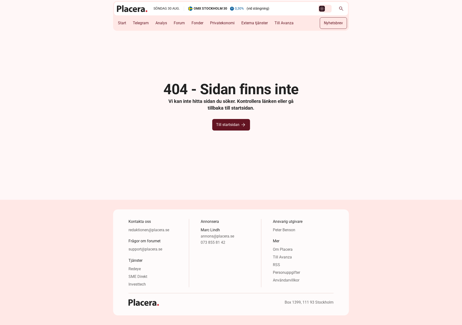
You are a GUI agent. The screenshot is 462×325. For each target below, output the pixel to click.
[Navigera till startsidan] (132, 8)
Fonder (197, 23)
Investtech (137, 284)
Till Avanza (284, 23)
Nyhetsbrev (333, 23)
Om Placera (283, 249)
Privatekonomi (222, 23)
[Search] (341, 8)
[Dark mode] (322, 9)
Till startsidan (227, 124)
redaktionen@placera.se (148, 230)
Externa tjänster (254, 23)
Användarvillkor (286, 280)
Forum (179, 23)
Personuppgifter (286, 272)
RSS (276, 264)
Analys (161, 23)
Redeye (134, 269)
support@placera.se (145, 249)
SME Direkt (137, 276)
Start (122, 23)
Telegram (141, 23)
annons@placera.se (217, 236)
